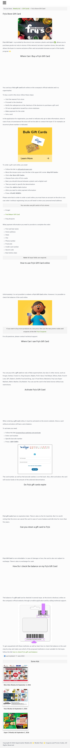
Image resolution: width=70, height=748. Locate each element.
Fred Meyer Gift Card (12, 214)
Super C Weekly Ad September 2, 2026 (16, 732)
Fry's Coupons (42, 331)
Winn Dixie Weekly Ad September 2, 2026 (17, 685)
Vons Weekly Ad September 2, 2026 (15, 709)
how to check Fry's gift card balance (25, 652)
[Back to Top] (67, 745)
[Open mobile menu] (4, 3)
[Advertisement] (35, 73)
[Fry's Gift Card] (35, 28)
